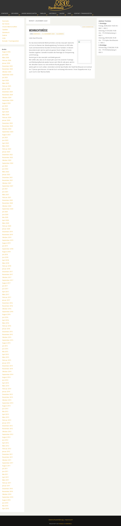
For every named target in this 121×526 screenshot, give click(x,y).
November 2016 (7, 306)
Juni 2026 (5, 55)
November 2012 (7, 429)
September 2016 (7, 312)
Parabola (61, 523)
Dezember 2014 (7, 366)
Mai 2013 (5, 411)
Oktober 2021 (6, 183)
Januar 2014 (6, 392)
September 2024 (7, 100)
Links (4, 38)
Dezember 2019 (7, 232)
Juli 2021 (5, 189)
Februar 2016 (6, 326)
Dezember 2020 (7, 200)
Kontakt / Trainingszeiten (10, 41)
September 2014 (7, 374)
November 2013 (7, 397)
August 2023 (6, 135)
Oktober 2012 (6, 431)
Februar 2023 (6, 149)
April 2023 (5, 143)
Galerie (4, 35)
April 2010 (5, 509)
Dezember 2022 (7, 155)
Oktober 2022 (6, 160)
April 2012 (5, 443)
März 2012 (5, 446)
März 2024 (5, 115)
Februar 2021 (6, 197)
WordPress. (68, 523)
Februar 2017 (6, 297)
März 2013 (5, 417)
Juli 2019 (5, 246)
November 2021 (7, 180)
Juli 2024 (5, 106)
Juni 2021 (5, 192)
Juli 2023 (5, 137)
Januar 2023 (6, 152)
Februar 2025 (6, 86)
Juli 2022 (5, 166)
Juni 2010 (5, 503)
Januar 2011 (6, 486)
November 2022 (7, 157)
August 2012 (6, 437)
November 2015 (7, 334)
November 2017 (7, 274)
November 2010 (7, 491)
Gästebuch (5, 32)
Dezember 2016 (7, 303)
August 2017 (6, 283)
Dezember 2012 (7, 426)
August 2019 (6, 243)
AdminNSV (36, 34)
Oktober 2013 (6, 400)
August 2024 (6, 103)
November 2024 (7, 95)
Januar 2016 (6, 329)
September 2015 (7, 340)
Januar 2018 (6, 269)
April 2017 (5, 292)
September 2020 (7, 209)
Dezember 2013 (7, 394)
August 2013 (6, 406)
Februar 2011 (6, 483)
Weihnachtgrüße (38, 30)
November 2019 (7, 235)
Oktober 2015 (6, 337)
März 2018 (5, 263)
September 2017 (7, 280)
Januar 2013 (6, 423)
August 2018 (6, 252)
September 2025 (7, 75)
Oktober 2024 (6, 97)
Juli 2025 (5, 77)
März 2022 (5, 172)
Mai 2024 (5, 109)
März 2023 (5, 146)
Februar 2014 (6, 389)
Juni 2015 (5, 349)
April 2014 (5, 383)
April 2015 (5, 354)
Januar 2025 (6, 89)
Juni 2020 (5, 214)
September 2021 (7, 186)
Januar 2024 (6, 120)
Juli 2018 (5, 254)
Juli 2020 (5, 212)
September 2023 (7, 132)
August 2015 (6, 343)
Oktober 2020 (6, 206)
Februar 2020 (6, 226)
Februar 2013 (6, 420)
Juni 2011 (5, 471)
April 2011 (5, 477)
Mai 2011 (5, 474)
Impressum (69, 520)
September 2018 (7, 249)
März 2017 (5, 294)
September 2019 (7, 240)
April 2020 (5, 220)
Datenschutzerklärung (56, 520)
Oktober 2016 (6, 309)
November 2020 (7, 203)
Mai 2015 (5, 352)
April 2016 (5, 320)
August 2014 (6, 377)
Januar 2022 (6, 175)
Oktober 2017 (6, 277)
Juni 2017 (5, 289)
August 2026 (6, 52)
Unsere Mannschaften (9, 27)
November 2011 (7, 457)
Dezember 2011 (7, 454)
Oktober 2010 (6, 494)
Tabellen (5, 30)
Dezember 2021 (7, 177)
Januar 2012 (6, 451)
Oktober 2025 (6, 72)
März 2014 (5, 386)
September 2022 (7, 163)
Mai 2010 (5, 506)
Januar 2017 (6, 300)
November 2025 (7, 69)
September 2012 (7, 434)
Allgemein (60, 34)
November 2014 (7, 369)
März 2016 (5, 323)
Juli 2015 (5, 346)
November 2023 (7, 126)
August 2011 (6, 466)
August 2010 (6, 500)
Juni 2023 (5, 140)
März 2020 (5, 223)
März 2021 (5, 195)
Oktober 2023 (6, 129)
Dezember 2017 (7, 272)
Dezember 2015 (7, 332)
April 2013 (5, 414)
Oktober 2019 (6, 237)
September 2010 (7, 497)
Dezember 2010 (7, 489)
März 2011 (5, 480)
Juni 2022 (5, 169)
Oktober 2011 (6, 460)
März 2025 (5, 83)
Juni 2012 (5, 440)
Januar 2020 (6, 229)
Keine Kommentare (87, 26)
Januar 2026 (6, 63)
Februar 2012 (6, 449)
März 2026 (5, 58)
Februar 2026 (6, 60)
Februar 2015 (6, 360)
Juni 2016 (5, 317)
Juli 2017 (5, 286)
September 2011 (7, 463)
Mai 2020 (5, 217)
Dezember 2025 (7, 66)
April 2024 (5, 112)
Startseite (5, 21)
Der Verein (5, 24)
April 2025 (5, 80)
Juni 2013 (5, 409)
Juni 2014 (5, 380)
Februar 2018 (6, 266)
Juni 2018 (5, 257)
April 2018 (5, 260)
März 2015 (5, 357)
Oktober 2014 (6, 371)
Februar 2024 (6, 117)
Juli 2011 (5, 469)
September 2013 (7, 403)
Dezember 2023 (7, 123)
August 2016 (6, 314)
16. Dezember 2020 (48, 34)
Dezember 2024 (7, 92)
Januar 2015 (6, 363)
